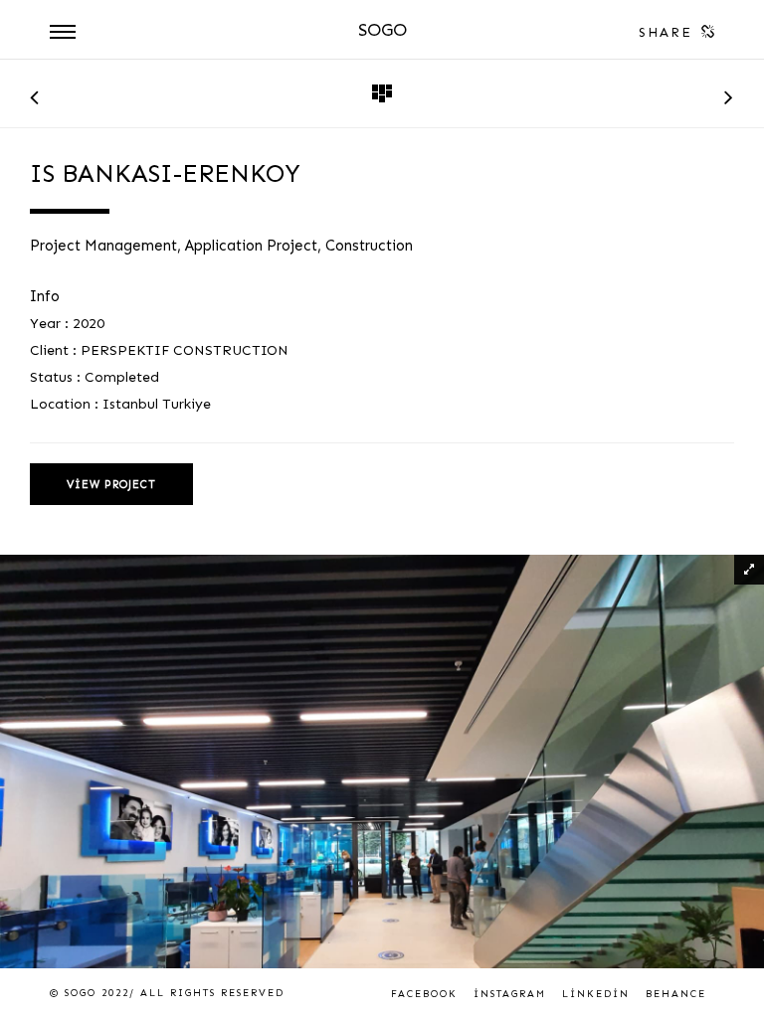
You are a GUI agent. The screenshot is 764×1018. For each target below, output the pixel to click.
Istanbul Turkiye (156, 404)
